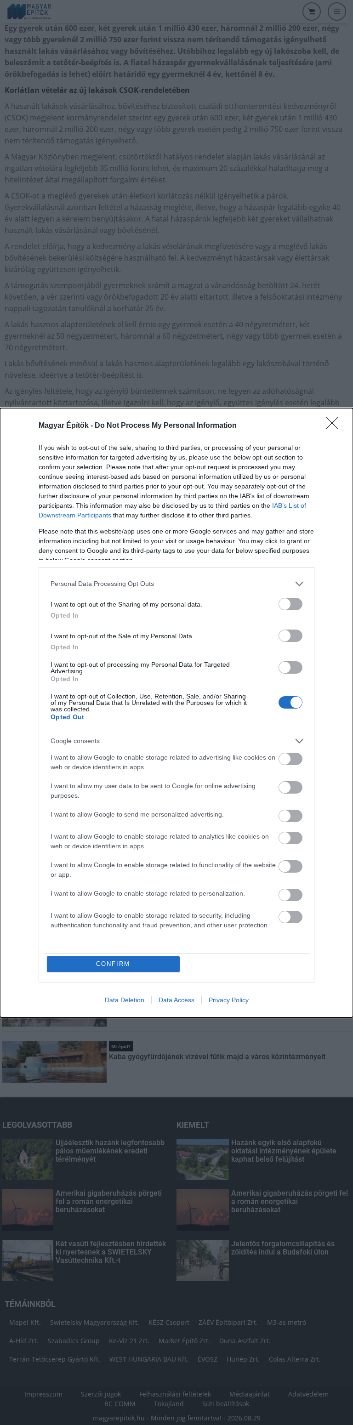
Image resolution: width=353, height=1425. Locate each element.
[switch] (290, 604)
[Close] (335, 426)
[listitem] (176, 584)
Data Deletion (124, 1000)
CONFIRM (113, 963)
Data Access (176, 1000)
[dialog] (176, 712)
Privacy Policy (229, 1000)
